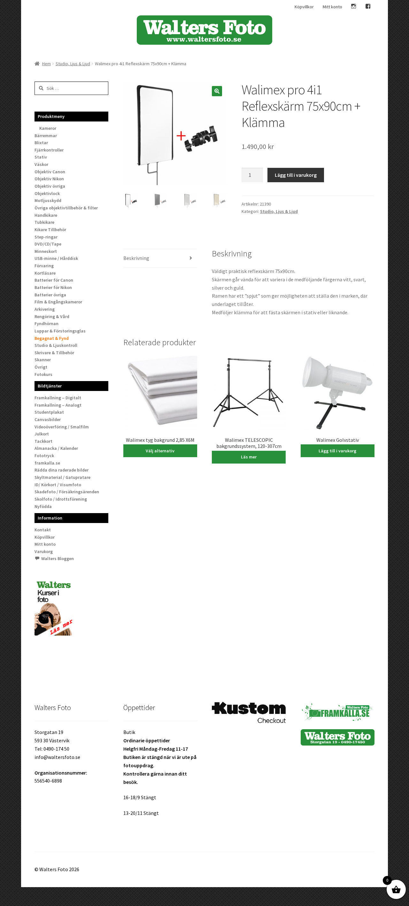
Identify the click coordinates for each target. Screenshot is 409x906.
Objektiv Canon (50, 172)
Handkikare (46, 215)
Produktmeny (51, 116)
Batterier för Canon (54, 280)
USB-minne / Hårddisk (56, 258)
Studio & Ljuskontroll (56, 345)
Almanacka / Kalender (56, 448)
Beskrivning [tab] (136, 258)
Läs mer (249, 457)
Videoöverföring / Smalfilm (62, 427)
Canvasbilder (48, 419)
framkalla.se (47, 463)
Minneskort (46, 251)
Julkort (42, 434)
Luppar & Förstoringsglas (60, 331)
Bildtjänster (50, 386)
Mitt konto (332, 7)
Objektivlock (47, 193)
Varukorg (44, 551)
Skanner (43, 360)
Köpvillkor (304, 7)
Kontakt (43, 530)
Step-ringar (46, 237)
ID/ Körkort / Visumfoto (58, 485)
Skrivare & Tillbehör (54, 352)
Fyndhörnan (46, 323)
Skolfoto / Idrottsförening (61, 499)
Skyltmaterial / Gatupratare (62, 477)
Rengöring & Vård (52, 316)
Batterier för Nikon (53, 287)
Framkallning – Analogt (58, 405)
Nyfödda (43, 506)
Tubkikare (44, 222)
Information (50, 518)
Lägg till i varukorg (296, 175)
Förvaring (44, 266)
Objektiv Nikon (49, 179)
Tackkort (43, 441)
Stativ (41, 157)
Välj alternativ (160, 451)
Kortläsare (45, 273)
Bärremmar (46, 135)
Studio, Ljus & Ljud (73, 63)
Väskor (41, 164)
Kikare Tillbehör (50, 229)
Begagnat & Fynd (52, 338)
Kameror (47, 128)
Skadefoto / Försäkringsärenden (67, 492)
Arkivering (45, 309)
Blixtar (41, 142)
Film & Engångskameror (58, 302)
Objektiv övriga (50, 186)
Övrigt (41, 367)
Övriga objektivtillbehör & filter (66, 208)
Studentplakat (49, 412)
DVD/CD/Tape (48, 244)
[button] (217, 91)
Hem (46, 63)
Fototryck (44, 455)
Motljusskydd (48, 200)
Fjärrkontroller (49, 150)
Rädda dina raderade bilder (62, 470)
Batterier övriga (50, 295)
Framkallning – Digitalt (58, 398)
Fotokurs (43, 374)
